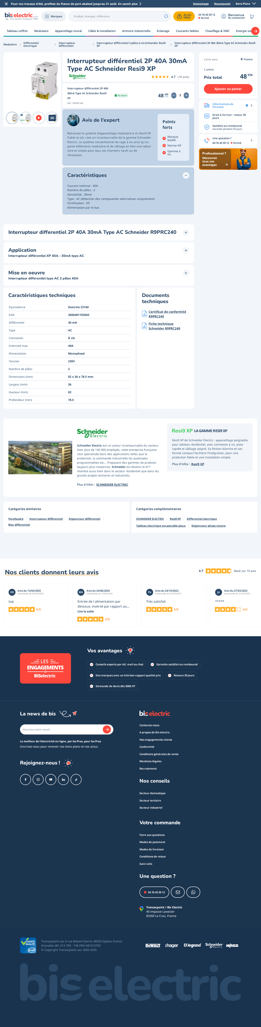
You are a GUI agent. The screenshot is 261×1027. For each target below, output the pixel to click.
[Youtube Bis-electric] (50, 779)
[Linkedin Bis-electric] (63, 779)
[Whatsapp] (193, 892)
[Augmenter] (186, 95)
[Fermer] (6, 3)
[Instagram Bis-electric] (38, 779)
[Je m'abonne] (107, 729)
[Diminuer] (173, 95)
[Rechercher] (166, 16)
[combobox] (119, 16)
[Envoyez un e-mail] (178, 892)
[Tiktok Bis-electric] (76, 779)
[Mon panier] (252, 16)
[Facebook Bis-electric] (25, 779)
